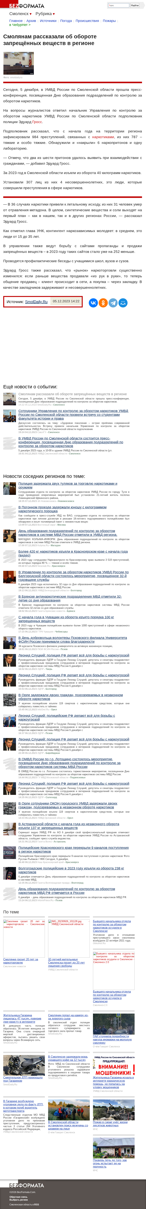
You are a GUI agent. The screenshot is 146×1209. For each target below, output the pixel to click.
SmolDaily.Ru (36, 302)
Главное (16, 21)
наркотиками (103, 137)
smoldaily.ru (16, 77)
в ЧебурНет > (20, 25)
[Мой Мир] (123, 302)
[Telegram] (113, 302)
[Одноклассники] (103, 302)
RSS (36, 1204)
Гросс (37, 122)
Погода (66, 21)
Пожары (109, 21)
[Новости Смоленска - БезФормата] (23, 5)
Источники (48, 21)
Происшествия (87, 21)
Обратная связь (18, 1197)
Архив (31, 21)
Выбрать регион (19, 1200)
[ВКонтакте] (93, 302)
